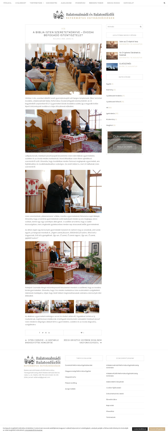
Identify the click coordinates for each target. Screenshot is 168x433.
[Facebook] (39, 332)
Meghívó (109, 125)
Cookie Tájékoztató (113, 388)
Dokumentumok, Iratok (115, 394)
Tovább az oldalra (124, 147)
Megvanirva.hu (70, 377)
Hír (63, 29)
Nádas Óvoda (113, 3)
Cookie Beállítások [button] (139, 429)
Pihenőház (80, 3)
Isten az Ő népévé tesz (128, 42)
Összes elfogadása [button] (157, 429)
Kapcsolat (129, 3)
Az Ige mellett (70, 389)
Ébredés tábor (96, 3)
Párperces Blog (71, 383)
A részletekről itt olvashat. (34, 430)
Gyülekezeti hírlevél (113, 102)
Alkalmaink (66, 3)
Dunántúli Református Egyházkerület (78, 365)
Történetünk (36, 3)
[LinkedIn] (49, 332)
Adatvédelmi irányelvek (115, 382)
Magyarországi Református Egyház (78, 371)
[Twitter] (42, 332)
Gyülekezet (20, 3)
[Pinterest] (45, 332)
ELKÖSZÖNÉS (125, 64)
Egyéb (121, 66)
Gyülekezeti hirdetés (114, 96)
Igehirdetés (51, 3)
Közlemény (110, 119)
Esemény (109, 90)
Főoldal (8, 3)
